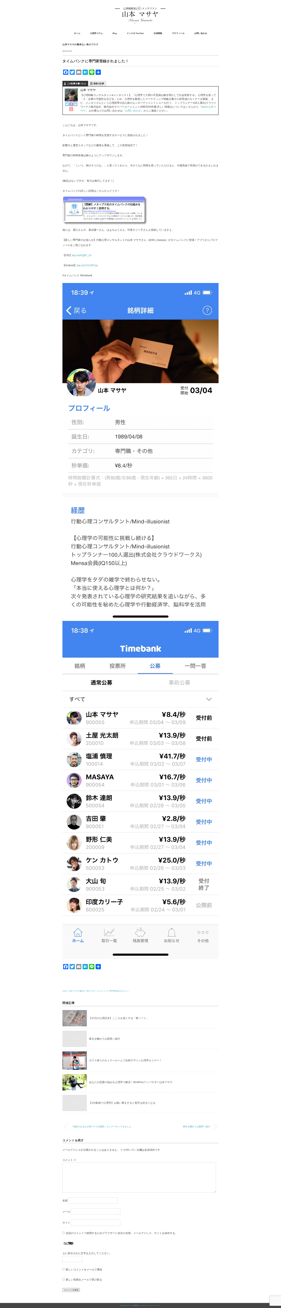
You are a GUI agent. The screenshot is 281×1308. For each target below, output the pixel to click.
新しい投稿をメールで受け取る (84, 1279)
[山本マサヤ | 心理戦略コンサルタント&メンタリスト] (140, 7)
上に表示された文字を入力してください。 (87, 1253)
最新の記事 (99, 83)
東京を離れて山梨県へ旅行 (104, 1038)
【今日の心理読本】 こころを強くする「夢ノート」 (119, 1018)
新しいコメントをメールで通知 (84, 1269)
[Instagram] (75, 104)
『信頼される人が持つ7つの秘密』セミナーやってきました (101, 1126)
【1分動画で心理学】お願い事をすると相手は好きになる (122, 1102)
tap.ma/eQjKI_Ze (82, 255)
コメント (69, 1160)
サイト (66, 1222)
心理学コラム (96, 33)
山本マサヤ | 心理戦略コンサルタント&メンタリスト (141, 1305)
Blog (115, 33)
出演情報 (158, 33)
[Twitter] (67, 104)
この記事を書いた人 (76, 83)
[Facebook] (71, 104)
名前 (65, 1200)
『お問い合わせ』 (133, 110)
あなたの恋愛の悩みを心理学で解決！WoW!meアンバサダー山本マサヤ (130, 1082)
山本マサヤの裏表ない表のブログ (80, 44)
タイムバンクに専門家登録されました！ (113, 991)
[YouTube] (71, 109)
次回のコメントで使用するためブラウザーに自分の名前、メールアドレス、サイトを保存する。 (122, 1233)
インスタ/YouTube (135, 33)
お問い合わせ (200, 33)
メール (66, 1211)
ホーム (77, 33)
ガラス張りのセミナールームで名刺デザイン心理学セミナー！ (125, 1060)
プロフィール (178, 33)
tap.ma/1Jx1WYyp (87, 265)
